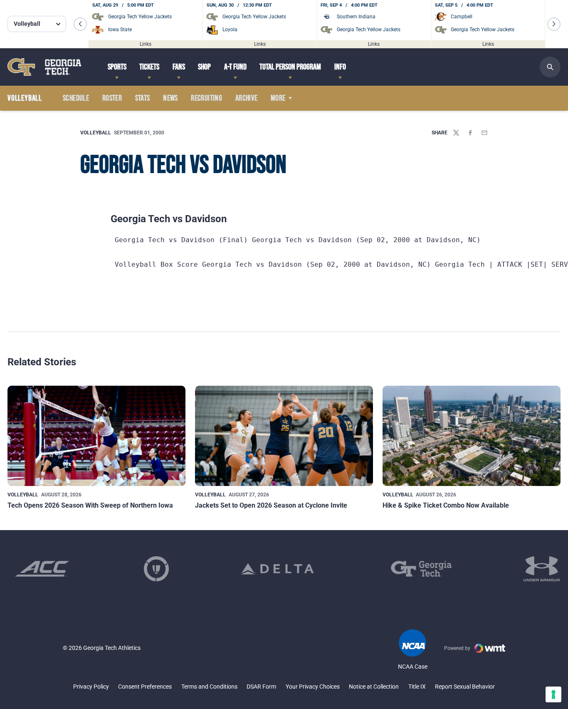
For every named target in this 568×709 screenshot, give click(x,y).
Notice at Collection (374, 686)
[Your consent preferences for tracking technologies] (553, 694)
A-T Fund (235, 67)
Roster (112, 98)
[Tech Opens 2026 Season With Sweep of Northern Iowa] (96, 436)
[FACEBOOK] (470, 132)
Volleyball (95, 133)
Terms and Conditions (209, 686)
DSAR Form (261, 686)
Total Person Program (290, 67)
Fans (179, 67)
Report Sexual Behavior (465, 686)
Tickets (149, 67)
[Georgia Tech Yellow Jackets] (44, 66)
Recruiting (206, 98)
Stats (142, 98)
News (170, 98)
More (278, 98)
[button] (80, 24)
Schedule (76, 98)
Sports (117, 67)
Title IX (417, 686)
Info (340, 67)
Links (145, 44)
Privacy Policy (91, 686)
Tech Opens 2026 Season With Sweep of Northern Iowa (90, 505)
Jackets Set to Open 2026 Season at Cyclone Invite (271, 505)
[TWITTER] (456, 132)
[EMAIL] (484, 132)
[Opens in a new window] (42, 568)
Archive (246, 98)
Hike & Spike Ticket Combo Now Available (446, 505)
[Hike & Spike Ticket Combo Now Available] (472, 436)
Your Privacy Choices (313, 686)
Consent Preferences (145, 686)
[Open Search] (550, 67)
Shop (204, 67)
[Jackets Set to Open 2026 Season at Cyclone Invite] (284, 436)
